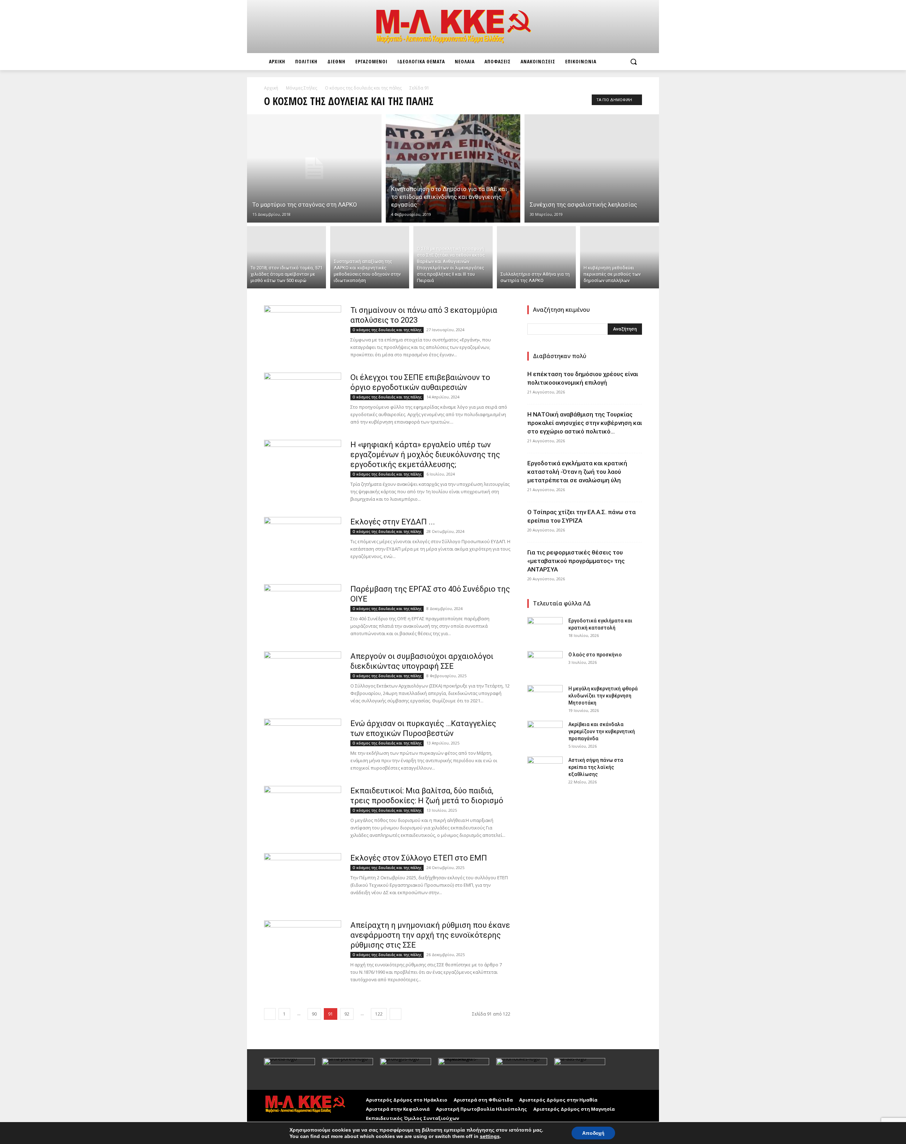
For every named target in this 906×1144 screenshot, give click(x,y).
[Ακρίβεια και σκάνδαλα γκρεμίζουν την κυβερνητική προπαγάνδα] (545, 733)
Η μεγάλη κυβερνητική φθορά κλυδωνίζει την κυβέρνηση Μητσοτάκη (603, 696)
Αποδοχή (593, 1133)
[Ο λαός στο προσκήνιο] (545, 663)
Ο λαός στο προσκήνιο (595, 654)
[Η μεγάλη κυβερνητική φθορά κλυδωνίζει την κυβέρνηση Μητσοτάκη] (545, 697)
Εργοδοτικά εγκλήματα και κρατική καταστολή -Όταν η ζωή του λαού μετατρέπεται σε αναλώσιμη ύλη (577, 472)
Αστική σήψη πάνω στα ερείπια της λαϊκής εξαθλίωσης (595, 767)
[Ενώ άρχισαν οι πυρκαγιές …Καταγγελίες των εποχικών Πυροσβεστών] (302, 745)
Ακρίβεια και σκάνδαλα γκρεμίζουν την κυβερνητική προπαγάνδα (601, 731)
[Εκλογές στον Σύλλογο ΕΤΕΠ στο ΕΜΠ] (302, 874)
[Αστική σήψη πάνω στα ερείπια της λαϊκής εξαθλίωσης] (545, 769)
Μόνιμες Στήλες (301, 88)
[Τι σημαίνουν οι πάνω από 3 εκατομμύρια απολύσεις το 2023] (302, 331)
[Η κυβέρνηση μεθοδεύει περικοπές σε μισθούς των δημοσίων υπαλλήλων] (619, 257)
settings (490, 1136)
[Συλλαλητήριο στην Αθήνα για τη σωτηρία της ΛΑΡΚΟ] (536, 257)
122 (379, 1014)
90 (314, 1014)
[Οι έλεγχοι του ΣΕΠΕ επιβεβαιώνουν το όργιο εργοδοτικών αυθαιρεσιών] (302, 399)
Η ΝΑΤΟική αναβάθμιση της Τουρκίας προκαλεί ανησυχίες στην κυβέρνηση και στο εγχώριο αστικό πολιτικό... (584, 423)
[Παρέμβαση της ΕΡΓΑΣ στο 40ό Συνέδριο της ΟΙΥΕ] (302, 610)
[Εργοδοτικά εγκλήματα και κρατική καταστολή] (545, 629)
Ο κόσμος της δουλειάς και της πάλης (363, 88)
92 (346, 1014)
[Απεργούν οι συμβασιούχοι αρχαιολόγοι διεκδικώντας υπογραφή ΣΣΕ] (302, 678)
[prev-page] (270, 1014)
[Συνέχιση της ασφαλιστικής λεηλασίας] (591, 168)
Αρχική (271, 88)
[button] (633, 61)
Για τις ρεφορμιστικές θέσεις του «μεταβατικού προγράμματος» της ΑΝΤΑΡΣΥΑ (576, 561)
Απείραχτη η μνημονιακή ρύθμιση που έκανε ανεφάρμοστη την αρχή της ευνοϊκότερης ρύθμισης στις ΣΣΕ (430, 935)
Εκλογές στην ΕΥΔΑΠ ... (392, 521)
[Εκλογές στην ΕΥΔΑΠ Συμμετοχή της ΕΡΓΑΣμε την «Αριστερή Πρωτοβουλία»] (302, 543)
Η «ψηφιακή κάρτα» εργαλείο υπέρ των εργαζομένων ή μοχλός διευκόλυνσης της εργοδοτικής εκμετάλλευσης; (425, 454)
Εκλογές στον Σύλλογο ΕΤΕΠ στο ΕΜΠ (418, 857)
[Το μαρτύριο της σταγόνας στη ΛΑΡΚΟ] (314, 168)
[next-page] (395, 1014)
